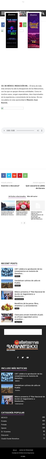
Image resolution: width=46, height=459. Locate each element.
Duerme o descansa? (10, 185)
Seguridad (18, 322)
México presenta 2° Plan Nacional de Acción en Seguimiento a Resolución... (30, 294)
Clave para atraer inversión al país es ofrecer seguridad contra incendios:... (29, 317)
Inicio (2, 18)
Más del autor (32, 196)
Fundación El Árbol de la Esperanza (23, 453)
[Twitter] (23, 358)
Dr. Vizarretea (5, 432)
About (15, 450)
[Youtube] (28, 358)
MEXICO (17, 276)
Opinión (3, 428)
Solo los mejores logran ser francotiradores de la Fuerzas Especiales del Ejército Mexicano (37, 215)
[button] (42, 13)
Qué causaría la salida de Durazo (35, 186)
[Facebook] (18, 358)
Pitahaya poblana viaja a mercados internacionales (21, 213)
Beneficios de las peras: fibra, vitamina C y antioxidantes (27, 304)
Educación (4, 435)
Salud (17, 308)
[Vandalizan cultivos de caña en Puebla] (7, 283)
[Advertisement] (23, 6)
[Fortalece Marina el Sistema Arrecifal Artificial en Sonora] (8, 206)
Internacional (19, 299)
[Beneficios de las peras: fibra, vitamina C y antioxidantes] (7, 306)
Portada (3, 424)
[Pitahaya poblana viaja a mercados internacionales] (23, 206)
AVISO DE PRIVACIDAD (26, 450)
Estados (17, 285)
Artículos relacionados (17, 196)
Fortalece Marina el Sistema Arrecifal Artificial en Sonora (7, 213)
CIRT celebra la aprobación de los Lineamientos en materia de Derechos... (28, 271)
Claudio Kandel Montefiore (10, 439)
